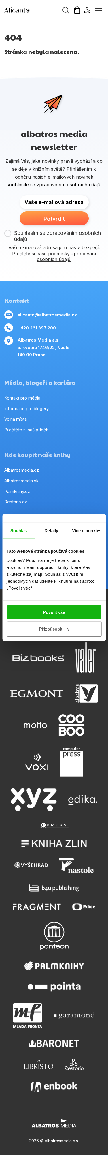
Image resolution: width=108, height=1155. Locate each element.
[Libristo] (39, 1064)
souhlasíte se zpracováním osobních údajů (53, 184)
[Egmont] (36, 693)
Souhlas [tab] (18, 530)
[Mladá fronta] (27, 1015)
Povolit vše (54, 612)
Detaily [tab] (51, 530)
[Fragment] (37, 906)
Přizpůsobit (50, 629)
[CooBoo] (71, 725)
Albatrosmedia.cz (21, 470)
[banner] (37, 10)
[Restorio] (74, 1064)
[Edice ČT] (84, 906)
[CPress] (54, 825)
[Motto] (35, 725)
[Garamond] (74, 1015)
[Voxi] (37, 762)
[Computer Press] (71, 762)
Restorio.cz (15, 502)
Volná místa (15, 419)
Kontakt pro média (22, 398)
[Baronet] (54, 1043)
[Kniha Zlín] (54, 843)
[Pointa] (54, 986)
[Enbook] (54, 1087)
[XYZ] (33, 799)
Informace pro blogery (26, 408)
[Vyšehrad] (31, 866)
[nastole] (77, 866)
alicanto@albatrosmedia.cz (47, 315)
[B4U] (54, 888)
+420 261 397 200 (37, 328)
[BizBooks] (38, 657)
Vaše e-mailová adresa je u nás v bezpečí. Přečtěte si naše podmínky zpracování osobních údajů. (54, 253)
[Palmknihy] (54, 966)
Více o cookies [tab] (86, 530)
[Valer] (85, 657)
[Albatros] (86, 693)
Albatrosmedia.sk (21, 480)
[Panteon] (54, 936)
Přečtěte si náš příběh (26, 429)
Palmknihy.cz (17, 491)
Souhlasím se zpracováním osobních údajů (57, 236)
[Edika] (82, 799)
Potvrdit (54, 218)
